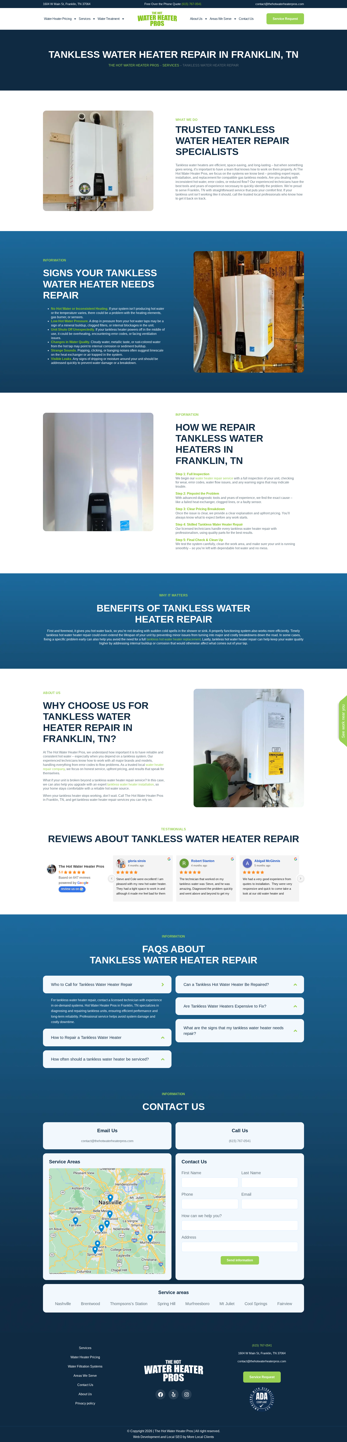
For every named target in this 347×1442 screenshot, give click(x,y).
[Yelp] (173, 1394)
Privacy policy (85, 1403)
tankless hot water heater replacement (174, 639)
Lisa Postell (263, 861)
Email (246, 1194)
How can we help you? (202, 1216)
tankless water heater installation (130, 784)
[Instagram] (187, 1394)
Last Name (251, 1173)
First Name (191, 1173)
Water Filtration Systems (85, 1366)
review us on (70, 889)
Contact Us (246, 18)
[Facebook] (160, 1394)
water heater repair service (214, 478)
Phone (187, 1194)
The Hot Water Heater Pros (133, 65)
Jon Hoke (135, 861)
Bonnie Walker (202, 861)
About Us (196, 18)
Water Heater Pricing (85, 1357)
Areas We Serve (221, 18)
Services (84, 18)
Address (189, 1237)
